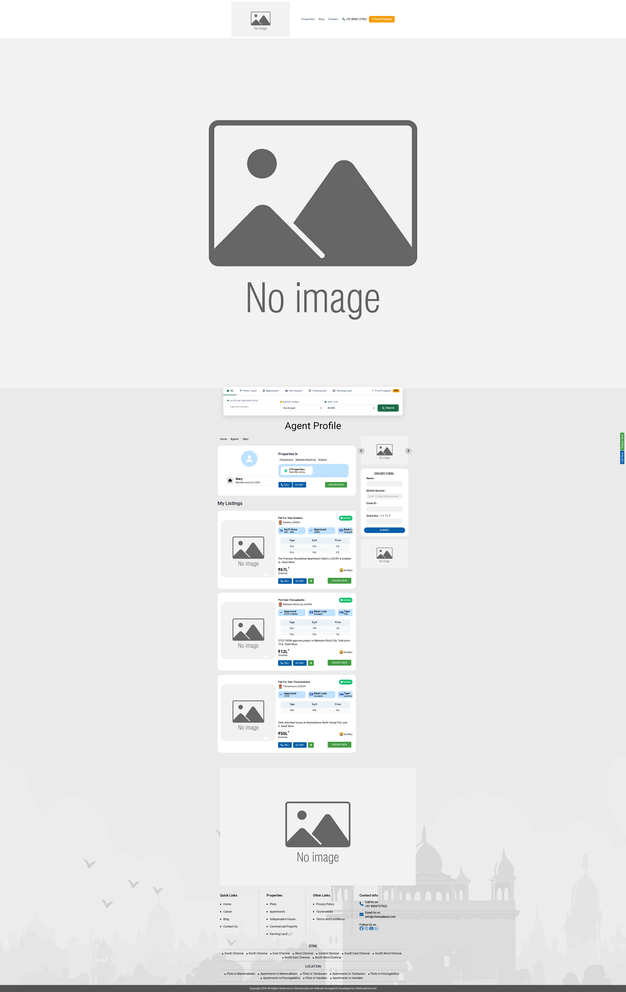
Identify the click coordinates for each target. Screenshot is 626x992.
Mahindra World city (306, 460)
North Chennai (258, 953)
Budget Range (291, 402)
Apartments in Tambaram (348, 973)
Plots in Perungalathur (385, 973)
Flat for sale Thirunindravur (294, 682)
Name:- (370, 478)
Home (223, 439)
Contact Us (230, 926)
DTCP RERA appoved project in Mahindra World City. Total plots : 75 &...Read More (314, 642)
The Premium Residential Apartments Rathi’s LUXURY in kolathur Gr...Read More (314, 560)
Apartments (272, 390)
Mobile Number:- (376, 490)
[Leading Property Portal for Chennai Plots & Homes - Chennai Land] (260, 19)
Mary (245, 439)
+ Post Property (382, 19)
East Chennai (281, 953)
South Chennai (233, 953)
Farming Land (344, 390)
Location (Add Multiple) (244, 401)
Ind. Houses (295, 390)
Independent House (283, 919)
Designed (330, 988)
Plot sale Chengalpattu (291, 600)
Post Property (386, 390)
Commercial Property (283, 926)
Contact (333, 19)
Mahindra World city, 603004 (297, 604)
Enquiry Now (336, 484)
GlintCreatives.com (366, 988)
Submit (384, 530)
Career (227, 911)
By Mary (348, 570)
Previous (359, 449)
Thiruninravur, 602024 (294, 686)
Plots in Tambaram (315, 973)
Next (406, 449)
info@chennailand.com (380, 916)
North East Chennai (297, 957)
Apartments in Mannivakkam (279, 973)
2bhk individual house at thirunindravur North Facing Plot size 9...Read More (312, 724)
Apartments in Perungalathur (281, 978)
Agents (235, 439)
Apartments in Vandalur (348, 978)
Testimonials (324, 911)
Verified (347, 518)
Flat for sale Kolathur (290, 518)
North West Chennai (328, 957)
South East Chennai (357, 953)
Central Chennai (329, 953)
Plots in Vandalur (316, 978)
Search (390, 407)
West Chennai (304, 953)
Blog (321, 19)
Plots (273, 904)
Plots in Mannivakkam (241, 973)
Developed (345, 988)
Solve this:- (378, 515)
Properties (308, 19)
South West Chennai (388, 953)
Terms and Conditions (330, 919)
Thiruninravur (286, 460)
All (232, 390)
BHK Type (333, 402)
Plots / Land (249, 390)
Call (287, 484)
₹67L (283, 571)
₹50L (283, 734)
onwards (282, 573)
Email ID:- (372, 503)
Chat (300, 484)
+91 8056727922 (376, 906)
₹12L (283, 652)
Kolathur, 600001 (291, 522)
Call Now (622, 457)
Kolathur (322, 460)
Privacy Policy (325, 904)
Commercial (319, 390)
